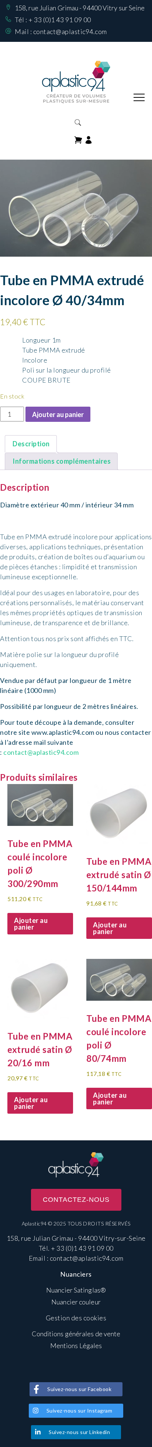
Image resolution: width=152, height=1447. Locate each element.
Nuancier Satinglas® (76, 1290)
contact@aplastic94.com (70, 31)
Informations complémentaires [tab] (62, 461)
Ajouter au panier (58, 414)
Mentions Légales (76, 1345)
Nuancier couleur (76, 1302)
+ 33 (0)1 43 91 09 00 (59, 20)
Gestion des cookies (76, 1318)
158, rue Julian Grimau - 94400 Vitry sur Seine (80, 8)
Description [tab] (31, 444)
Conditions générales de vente (76, 1334)
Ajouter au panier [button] (31, 923)
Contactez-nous (76, 1199)
